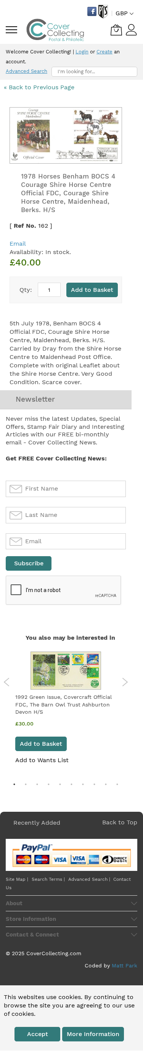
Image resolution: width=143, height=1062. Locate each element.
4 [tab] (49, 784)
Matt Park (124, 965)
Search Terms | (48, 879)
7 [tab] (83, 784)
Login (82, 52)
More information (93, 1034)
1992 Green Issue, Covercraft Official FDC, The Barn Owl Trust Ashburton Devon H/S (63, 704)
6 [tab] (72, 784)
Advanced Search (26, 71)
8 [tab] (94, 784)
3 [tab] (37, 784)
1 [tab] (14, 784)
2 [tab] (26, 784)
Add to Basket (41, 743)
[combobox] (94, 72)
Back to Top (119, 822)
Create (104, 52)
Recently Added (36, 822)
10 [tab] (117, 784)
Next (125, 682)
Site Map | (17, 879)
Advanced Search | (90, 879)
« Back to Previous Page (39, 87)
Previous (7, 682)
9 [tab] (106, 784)
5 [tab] (60, 784)
